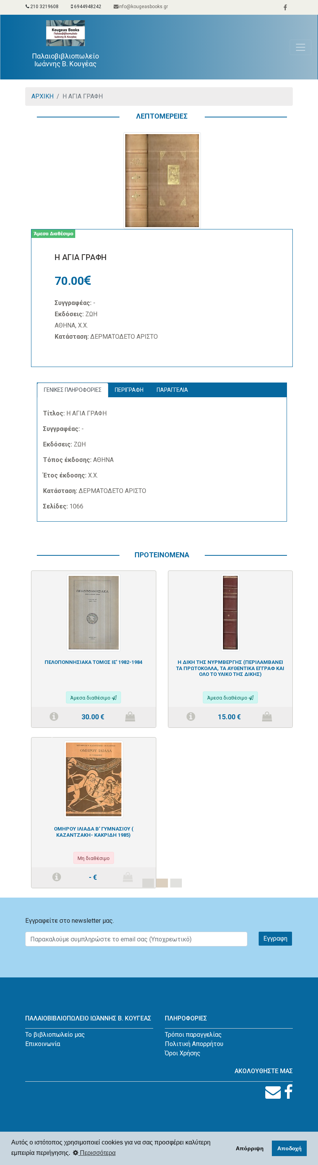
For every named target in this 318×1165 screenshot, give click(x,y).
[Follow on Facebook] (288, 1092)
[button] (50, 734)
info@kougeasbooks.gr (143, 6)
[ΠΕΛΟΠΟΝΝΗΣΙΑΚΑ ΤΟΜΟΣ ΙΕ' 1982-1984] (94, 612)
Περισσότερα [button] (97, 1152)
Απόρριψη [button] (250, 1148)
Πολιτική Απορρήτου (194, 1044)
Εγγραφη (275, 938)
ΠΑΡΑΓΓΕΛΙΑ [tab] (172, 390)
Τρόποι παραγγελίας (193, 1034)
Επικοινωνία (42, 1044)
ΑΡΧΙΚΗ (42, 96)
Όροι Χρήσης (182, 1053)
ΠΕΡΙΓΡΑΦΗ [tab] (129, 390)
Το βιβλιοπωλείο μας (55, 1034)
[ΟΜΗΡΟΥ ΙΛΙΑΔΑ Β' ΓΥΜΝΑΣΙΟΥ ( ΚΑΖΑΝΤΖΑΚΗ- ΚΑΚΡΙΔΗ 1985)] (93, 778)
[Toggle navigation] (300, 47)
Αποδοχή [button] (289, 1148)
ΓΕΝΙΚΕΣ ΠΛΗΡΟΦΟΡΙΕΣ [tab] (73, 390)
